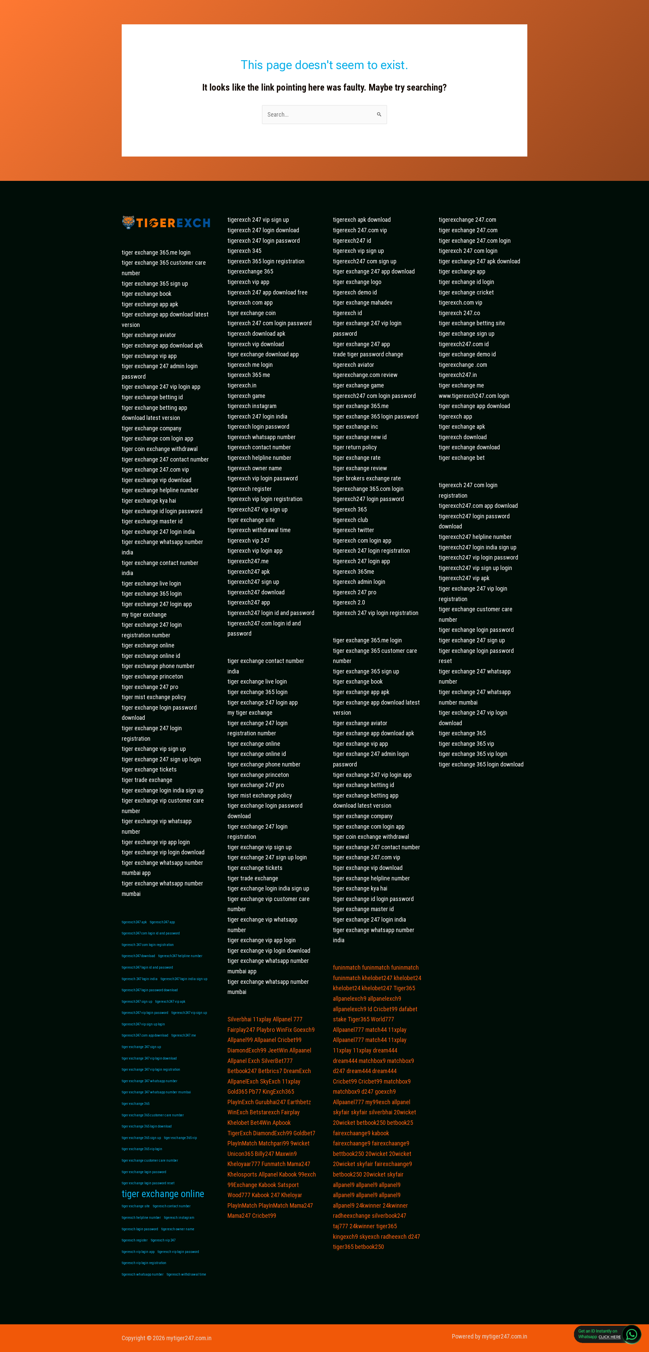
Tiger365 (404, 988)
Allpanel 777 (288, 1019)
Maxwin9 (286, 1153)
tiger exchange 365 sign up (141, 1138)
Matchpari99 (274, 1143)
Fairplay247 (241, 1029)
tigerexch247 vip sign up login (143, 1024)
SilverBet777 (277, 1060)
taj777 (340, 1226)
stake (339, 1019)
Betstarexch (265, 1112)
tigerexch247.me (183, 1035)
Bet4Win (260, 1122)
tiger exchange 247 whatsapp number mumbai (156, 1092)
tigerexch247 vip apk (170, 1001)
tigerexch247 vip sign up (189, 1013)
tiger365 (386, 1226)
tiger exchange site (136, 1206)
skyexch (369, 1236)
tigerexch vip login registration (144, 1263)
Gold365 (237, 1091)
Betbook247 (242, 1070)
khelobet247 (377, 977)
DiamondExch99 (246, 1050)
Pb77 (255, 1091)
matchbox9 (372, 1060)
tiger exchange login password (144, 1172)
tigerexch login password (140, 1229)
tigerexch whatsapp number (143, 1274)
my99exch (377, 1102)
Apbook (281, 1122)
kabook (380, 1133)
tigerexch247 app (162, 922)
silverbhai (380, 1112)
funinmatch (347, 967)
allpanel (401, 1102)
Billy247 (264, 1153)
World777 (382, 1019)
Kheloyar (291, 1195)
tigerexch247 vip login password (145, 1013)
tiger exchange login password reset (148, 1183)
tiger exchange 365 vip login (142, 1149)
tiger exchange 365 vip (180, 1138)
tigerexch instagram (179, 1217)
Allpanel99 (240, 1039)
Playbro (266, 1029)
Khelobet (238, 1122)
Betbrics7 (270, 1070)
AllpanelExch (243, 1081)
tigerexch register (135, 1240)
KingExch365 (278, 1091)
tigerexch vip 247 (163, 1240)
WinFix (284, 1029)
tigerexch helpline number (141, 1217)
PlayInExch (240, 1102)
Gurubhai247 (270, 1102)
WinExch (237, 1112)
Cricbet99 (290, 1039)
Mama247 (298, 1163)
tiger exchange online (163, 1194)
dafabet (408, 1009)
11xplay (262, 1019)
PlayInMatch (242, 1143)
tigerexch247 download (138, 956)
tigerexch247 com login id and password (151, 933)
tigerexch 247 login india (140, 979)
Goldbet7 (304, 1133)
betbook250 (371, 1122)
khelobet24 (407, 977)
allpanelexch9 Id (352, 1009)
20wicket (405, 1112)
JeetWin (278, 1050)
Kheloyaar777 (243, 1163)
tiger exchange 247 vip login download (149, 1058)
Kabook (288, 1174)
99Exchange (242, 1184)
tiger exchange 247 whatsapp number (149, 1081)
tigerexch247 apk (134, 922)
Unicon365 (240, 1153)
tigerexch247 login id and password (147, 967)
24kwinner (368, 1205)
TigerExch (239, 1133)
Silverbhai (239, 1019)
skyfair (341, 1112)
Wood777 (238, 1195)
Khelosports (242, 1174)
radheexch (394, 1236)
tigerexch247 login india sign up (184, 979)
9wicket (300, 1143)
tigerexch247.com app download (145, 1035)
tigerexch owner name (177, 1229)
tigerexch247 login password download (150, 990)
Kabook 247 (266, 1195)
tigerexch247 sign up (137, 1001)
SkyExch (270, 1081)
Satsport (288, 1184)
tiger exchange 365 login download (147, 1126)
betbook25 (400, 1122)
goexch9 (385, 1091)
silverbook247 (389, 1215)
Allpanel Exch (243, 1060)
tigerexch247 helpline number (180, 956)
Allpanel (268, 1174)
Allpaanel (265, 1039)
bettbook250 (348, 1153)
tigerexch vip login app (138, 1252)
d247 (339, 1070)
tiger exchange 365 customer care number (153, 1115)
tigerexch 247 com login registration (148, 945)
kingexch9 (345, 1236)
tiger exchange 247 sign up (141, 1047)
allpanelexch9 (349, 998)
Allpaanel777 (348, 1029)
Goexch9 (304, 1029)
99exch (307, 1174)
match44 (376, 1029)
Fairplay (290, 1112)
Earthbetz (299, 1102)
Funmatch (274, 1163)
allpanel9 (344, 1184)
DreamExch (297, 1070)
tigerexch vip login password (178, 1252)
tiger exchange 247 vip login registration (151, 1069)
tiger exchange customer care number (150, 1160)
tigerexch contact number (172, 1206)
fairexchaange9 (351, 1133)
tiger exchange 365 (135, 1103)
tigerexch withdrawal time (186, 1274)
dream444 (385, 1050)
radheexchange (351, 1215)
